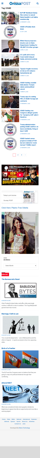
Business (34, 419)
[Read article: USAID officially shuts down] (10, 32)
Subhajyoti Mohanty (14, 248)
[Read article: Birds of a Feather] (21, 359)
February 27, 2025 (25, 103)
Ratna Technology (24, 428)
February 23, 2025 (25, 147)
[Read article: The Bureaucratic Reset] (21, 290)
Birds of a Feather (8, 348)
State (8, 419)
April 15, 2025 (24, 49)
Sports (18, 421)
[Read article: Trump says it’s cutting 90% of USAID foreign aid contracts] (10, 102)
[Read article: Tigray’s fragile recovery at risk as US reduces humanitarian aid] (10, 74)
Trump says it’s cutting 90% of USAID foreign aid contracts (29, 99)
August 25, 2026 (6, 369)
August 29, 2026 (6, 300)
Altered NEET (7, 383)
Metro (13, 419)
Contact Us (18, 424)
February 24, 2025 (25, 119)
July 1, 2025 (24, 31)
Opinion (13, 421)
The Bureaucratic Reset (11, 279)
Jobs (23, 424)
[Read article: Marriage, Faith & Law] (21, 325)
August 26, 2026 (6, 335)
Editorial (6, 421)
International (26, 419)
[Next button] (37, 233)
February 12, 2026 (25, 22)
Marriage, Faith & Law (10, 314)
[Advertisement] (20, 452)
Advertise (31, 421)
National (19, 419)
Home (3, 419)
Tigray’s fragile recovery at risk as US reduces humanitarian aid (29, 71)
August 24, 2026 (6, 404)
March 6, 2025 (24, 91)
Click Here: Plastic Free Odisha (15, 208)
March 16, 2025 (25, 61)
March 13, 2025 (25, 75)
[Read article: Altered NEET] (21, 394)
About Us (24, 421)
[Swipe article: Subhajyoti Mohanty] (20, 233)
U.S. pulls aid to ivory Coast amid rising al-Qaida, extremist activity (28, 57)
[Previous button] (3, 233)
